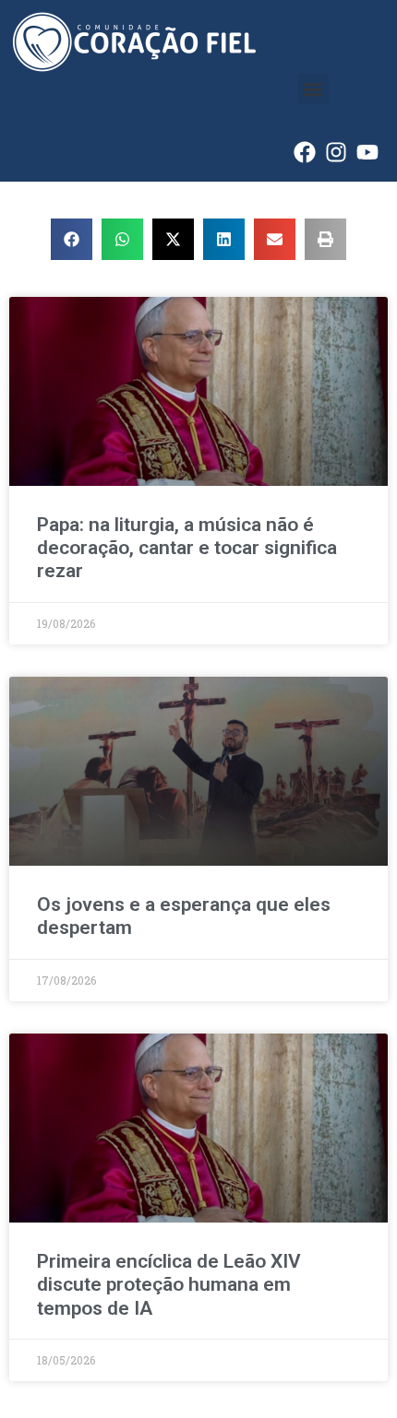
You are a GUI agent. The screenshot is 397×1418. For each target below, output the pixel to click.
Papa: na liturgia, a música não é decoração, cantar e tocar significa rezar (187, 548)
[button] (313, 89)
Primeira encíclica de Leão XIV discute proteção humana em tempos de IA (169, 1284)
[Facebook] (305, 152)
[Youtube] (367, 152)
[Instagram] (336, 152)
